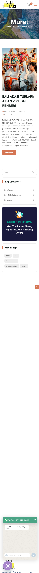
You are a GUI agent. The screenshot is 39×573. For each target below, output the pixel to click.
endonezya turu (11, 266)
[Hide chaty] (7, 565)
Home (8, 26)
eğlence (22, 111)
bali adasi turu (11, 261)
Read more (9, 152)
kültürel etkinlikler (14, 195)
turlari (24, 266)
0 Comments (9, 114)
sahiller (10, 200)
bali (16, 256)
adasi (8, 256)
